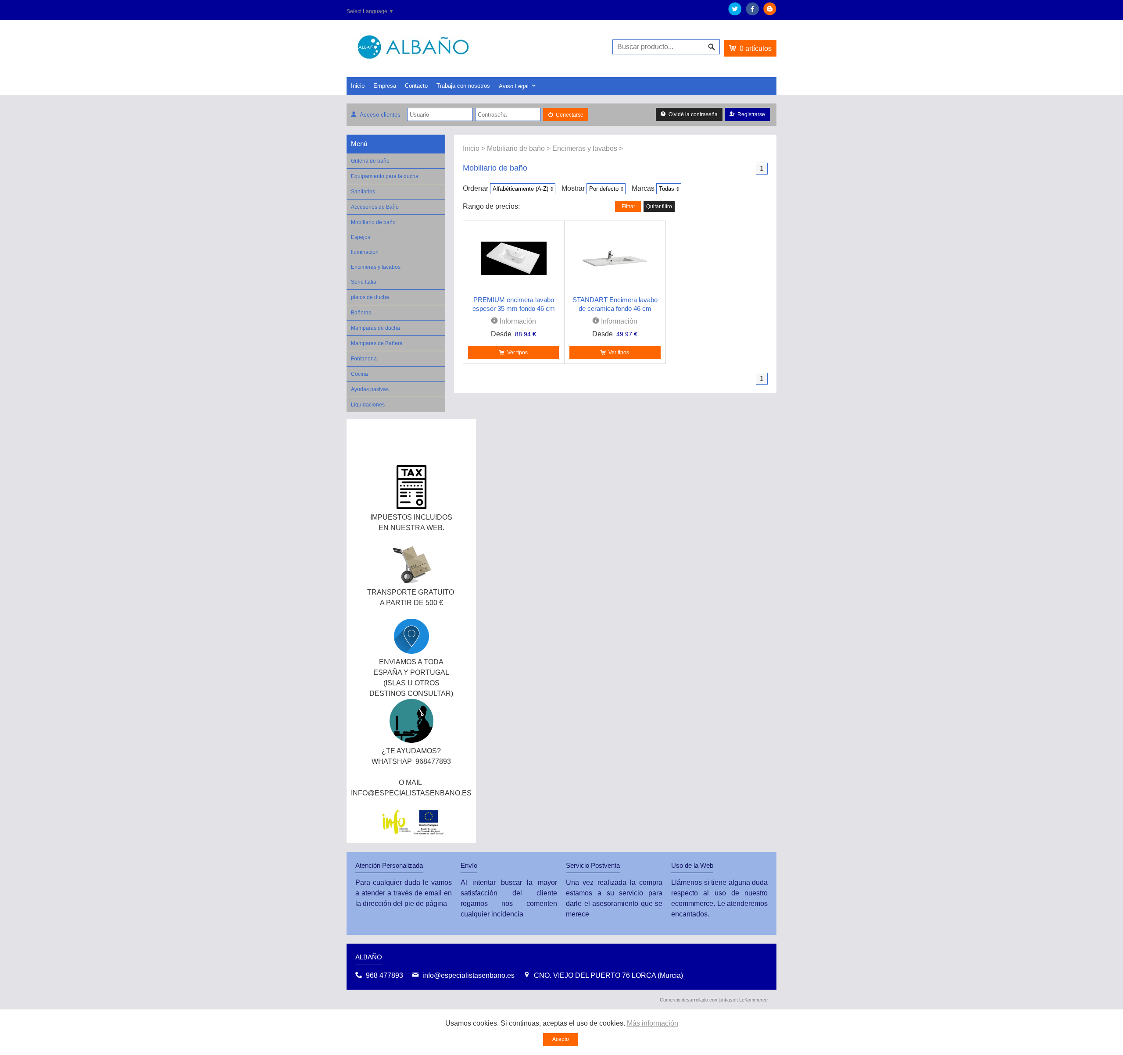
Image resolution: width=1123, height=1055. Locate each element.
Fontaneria (364, 359)
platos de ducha (370, 297)
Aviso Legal (514, 86)
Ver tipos (517, 352)
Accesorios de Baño (375, 207)
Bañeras (361, 313)
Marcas (643, 188)
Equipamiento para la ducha (384, 176)
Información (517, 321)
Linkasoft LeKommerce (743, 999)
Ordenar (475, 188)
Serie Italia (363, 282)
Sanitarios (363, 192)
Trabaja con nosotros (463, 85)
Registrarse (751, 114)
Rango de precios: (491, 206)
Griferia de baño (370, 161)
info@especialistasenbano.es (468, 975)
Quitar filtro (659, 206)
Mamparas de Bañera (377, 343)
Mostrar (573, 188)
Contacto (416, 85)
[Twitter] (734, 13)
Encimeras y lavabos (376, 267)
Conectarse (569, 115)
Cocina (359, 374)
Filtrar (628, 206)
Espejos (360, 237)
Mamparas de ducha (375, 328)
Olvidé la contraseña (693, 114)
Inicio (358, 85)
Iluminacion (365, 252)
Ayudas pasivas (370, 389)
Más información (652, 1023)
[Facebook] (752, 13)
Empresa (384, 85)
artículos (756, 48)
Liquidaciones (368, 405)
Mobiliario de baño (373, 222)
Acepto (560, 1039)
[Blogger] (769, 13)
